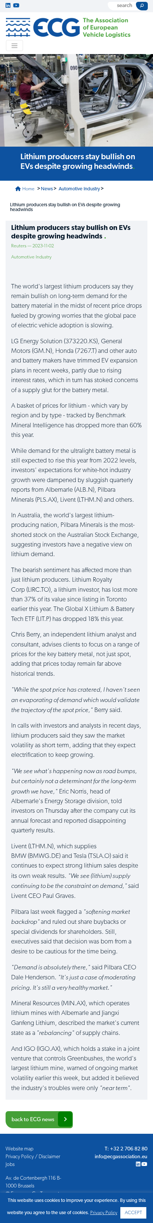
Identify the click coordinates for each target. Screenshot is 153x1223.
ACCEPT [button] (133, 1212)
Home (28, 189)
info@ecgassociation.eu (121, 1157)
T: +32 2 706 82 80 (126, 1149)
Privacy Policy (103, 1212)
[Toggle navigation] (14, 45)
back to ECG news (33, 1120)
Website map (19, 1149)
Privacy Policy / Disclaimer (33, 1157)
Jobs (10, 1164)
